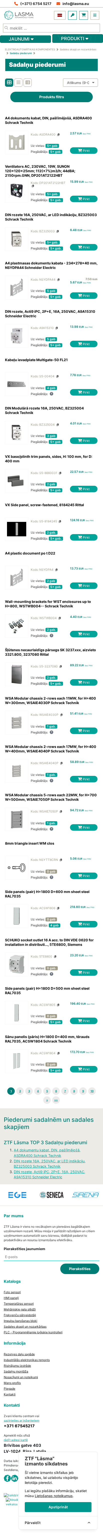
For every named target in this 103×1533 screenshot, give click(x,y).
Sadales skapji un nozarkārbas (25, 1326)
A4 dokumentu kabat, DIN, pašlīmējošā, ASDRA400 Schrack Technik (48, 120)
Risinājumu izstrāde (17, 1366)
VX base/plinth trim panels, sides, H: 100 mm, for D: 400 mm (48, 458)
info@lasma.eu (75, 3)
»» (56, 1100)
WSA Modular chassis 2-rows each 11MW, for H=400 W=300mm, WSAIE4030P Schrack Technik (50, 700)
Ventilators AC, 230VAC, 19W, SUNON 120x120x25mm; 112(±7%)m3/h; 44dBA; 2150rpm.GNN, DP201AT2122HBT (40, 170)
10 (92, 1091)
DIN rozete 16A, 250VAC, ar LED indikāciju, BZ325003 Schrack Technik (51, 217)
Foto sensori (12, 1292)
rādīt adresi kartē (16, 1440)
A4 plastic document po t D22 (30, 553)
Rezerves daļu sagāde (19, 1354)
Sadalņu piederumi (21, 53)
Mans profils (12, 1383)
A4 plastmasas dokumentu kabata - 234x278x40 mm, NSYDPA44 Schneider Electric (51, 265)
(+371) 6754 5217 (36, 3)
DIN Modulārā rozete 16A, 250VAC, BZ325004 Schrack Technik (44, 410)
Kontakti (10, 1394)
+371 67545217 (19, 1425)
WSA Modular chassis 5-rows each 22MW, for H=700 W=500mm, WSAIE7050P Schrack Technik (51, 797)
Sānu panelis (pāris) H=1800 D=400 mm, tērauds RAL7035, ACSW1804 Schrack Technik (47, 1039)
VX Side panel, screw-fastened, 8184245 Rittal (44, 505)
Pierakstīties (79, 1269)
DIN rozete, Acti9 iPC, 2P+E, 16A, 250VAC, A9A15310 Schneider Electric (50, 313)
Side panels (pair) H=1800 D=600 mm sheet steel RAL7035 (47, 893)
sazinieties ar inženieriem (21, 1420)
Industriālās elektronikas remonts (27, 1360)
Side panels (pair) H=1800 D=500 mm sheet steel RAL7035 (47, 990)
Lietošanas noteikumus (54, 1496)
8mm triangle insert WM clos (29, 843)
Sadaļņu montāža (16, 1371)
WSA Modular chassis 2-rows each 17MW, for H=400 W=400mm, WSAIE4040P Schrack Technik (50, 748)
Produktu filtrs (51, 97)
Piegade (9, 1388)
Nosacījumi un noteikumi (21, 1377)
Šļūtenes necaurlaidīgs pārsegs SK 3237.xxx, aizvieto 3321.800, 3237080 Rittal (50, 652)
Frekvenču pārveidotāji (20, 1315)
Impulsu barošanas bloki (20, 1321)
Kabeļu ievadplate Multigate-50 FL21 (36, 360)
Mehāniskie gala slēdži (20, 1309)
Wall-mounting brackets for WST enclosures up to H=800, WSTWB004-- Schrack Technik (48, 603)
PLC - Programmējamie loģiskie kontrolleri (33, 1332)
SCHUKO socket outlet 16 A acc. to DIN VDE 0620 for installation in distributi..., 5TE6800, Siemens (49, 942)
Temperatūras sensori (19, 1303)
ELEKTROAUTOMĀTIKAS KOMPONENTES (30, 49)
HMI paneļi (11, 1298)
